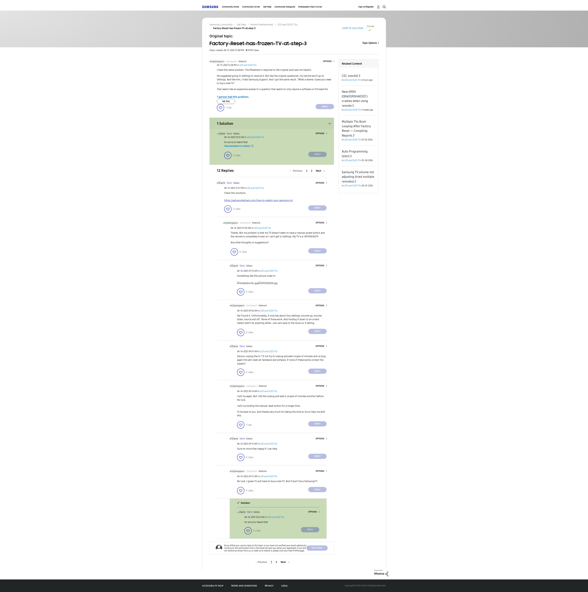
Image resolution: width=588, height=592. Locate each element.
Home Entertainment (262, 24)
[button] (328, 61)
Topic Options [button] (369, 42)
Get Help (267, 7)
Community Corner (251, 7)
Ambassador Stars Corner (310, 7)
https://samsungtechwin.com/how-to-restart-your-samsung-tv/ (258, 200)
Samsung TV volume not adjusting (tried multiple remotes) (358, 176)
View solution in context (237, 146)
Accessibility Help (212, 585)
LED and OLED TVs (287, 24)
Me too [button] (226, 101)
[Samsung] (210, 6)
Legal (284, 585)
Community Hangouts (284, 7)
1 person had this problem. (233, 97)
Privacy (269, 585)
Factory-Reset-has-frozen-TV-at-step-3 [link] (234, 28)
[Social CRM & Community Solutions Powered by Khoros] (381, 572)
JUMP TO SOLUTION (352, 28)
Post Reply (317, 548)
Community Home (230, 7)
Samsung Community (221, 24)
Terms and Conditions (244, 585)
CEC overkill (350, 76)
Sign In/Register (366, 7)
